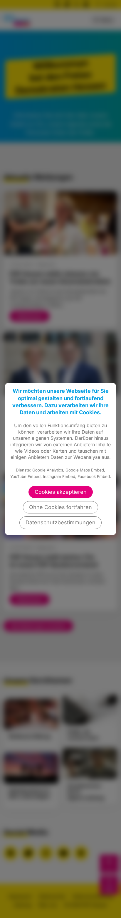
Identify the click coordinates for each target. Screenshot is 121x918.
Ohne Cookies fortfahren (60, 507)
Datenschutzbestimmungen (60, 522)
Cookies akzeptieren (61, 492)
